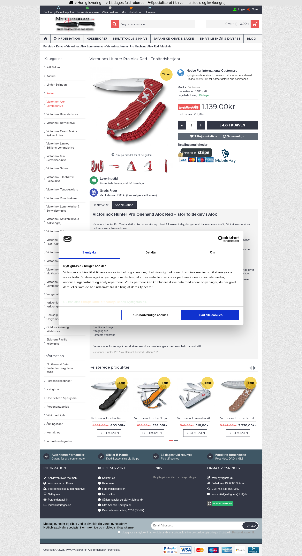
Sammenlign (235, 136)
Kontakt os (53, 432)
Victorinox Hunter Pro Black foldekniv (110, 418)
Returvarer (108, 483)
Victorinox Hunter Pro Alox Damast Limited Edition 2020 (126, 352)
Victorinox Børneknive (60, 122)
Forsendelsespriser (58, 380)
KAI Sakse (53, 67)
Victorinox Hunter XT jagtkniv (153, 418)
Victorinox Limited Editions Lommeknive (60, 145)
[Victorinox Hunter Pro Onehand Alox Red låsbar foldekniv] (132, 109)
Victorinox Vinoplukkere (61, 198)
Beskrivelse (101, 205)
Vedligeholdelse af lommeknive (66, 488)
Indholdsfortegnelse (59, 441)
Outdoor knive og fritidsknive (57, 329)
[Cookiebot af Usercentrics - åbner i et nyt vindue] (221, 239)
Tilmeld (250, 525)
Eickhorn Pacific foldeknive (56, 341)
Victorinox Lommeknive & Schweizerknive (62, 208)
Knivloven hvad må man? (63, 477)
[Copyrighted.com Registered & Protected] (233, 504)
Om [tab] (212, 252)
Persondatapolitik (57, 406)
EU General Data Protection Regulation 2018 (60, 368)
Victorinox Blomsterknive (62, 114)
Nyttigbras (53, 389)
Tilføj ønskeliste (206, 136)
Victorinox (194, 87)
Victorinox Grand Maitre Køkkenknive (61, 133)
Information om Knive (60, 483)
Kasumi (51, 76)
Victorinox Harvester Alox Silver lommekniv (196, 418)
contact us (202, 78)
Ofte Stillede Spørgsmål (61, 398)
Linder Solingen (56, 84)
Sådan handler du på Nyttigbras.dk (122, 499)
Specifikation (124, 205)
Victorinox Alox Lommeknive (55, 103)
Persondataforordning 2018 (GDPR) (123, 510)
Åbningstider (54, 423)
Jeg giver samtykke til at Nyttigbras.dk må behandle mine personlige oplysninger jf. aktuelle (188, 532)
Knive (50, 93)
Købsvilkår (108, 494)
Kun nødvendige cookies (150, 315)
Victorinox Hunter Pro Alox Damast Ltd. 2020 (239, 418)
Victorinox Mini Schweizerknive (56, 158)
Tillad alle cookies (209, 315)
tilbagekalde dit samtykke (100, 302)
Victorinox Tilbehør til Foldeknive (60, 179)
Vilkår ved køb (55, 415)
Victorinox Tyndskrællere (62, 189)
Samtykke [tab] (89, 252)
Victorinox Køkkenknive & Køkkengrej (62, 221)
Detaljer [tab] (151, 252)
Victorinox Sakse (57, 168)
